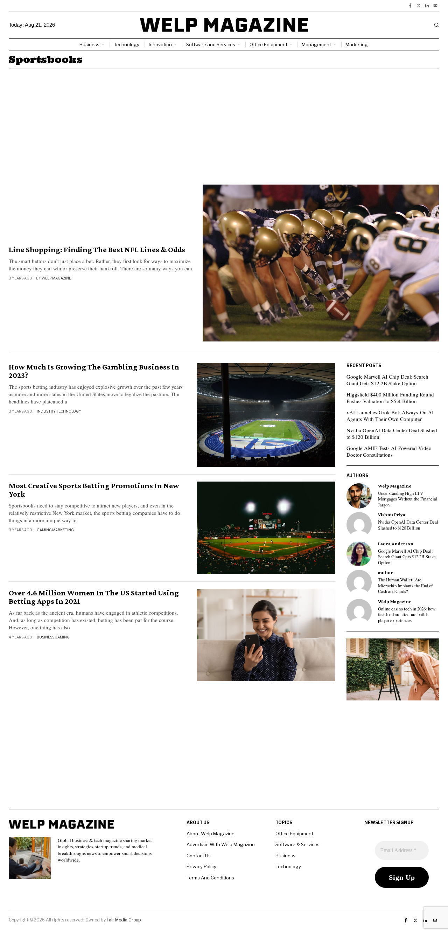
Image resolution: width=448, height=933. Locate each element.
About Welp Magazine (210, 833)
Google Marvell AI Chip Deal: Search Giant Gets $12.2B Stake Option (387, 380)
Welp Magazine (56, 278)
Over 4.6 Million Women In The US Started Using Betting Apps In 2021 (94, 597)
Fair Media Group (124, 919)
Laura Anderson (395, 543)
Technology (68, 411)
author (385, 572)
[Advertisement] (224, 121)
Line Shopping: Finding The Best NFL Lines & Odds (97, 250)
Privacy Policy (201, 866)
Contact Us (199, 855)
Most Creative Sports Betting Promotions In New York (94, 490)
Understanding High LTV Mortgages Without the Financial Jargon (408, 499)
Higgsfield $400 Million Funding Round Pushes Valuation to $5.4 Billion (390, 398)
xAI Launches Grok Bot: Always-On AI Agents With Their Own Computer (390, 416)
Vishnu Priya (391, 514)
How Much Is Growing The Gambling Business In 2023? (94, 371)
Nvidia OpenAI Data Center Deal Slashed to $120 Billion (391, 434)
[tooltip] (410, 5)
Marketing (63, 530)
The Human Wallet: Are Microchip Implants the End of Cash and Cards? (405, 585)
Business (45, 637)
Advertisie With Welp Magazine (221, 844)
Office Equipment (294, 833)
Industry (46, 411)
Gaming (44, 530)
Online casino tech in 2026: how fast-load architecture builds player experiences (406, 614)
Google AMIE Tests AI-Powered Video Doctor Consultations (389, 451)
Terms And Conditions (210, 877)
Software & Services (297, 844)
